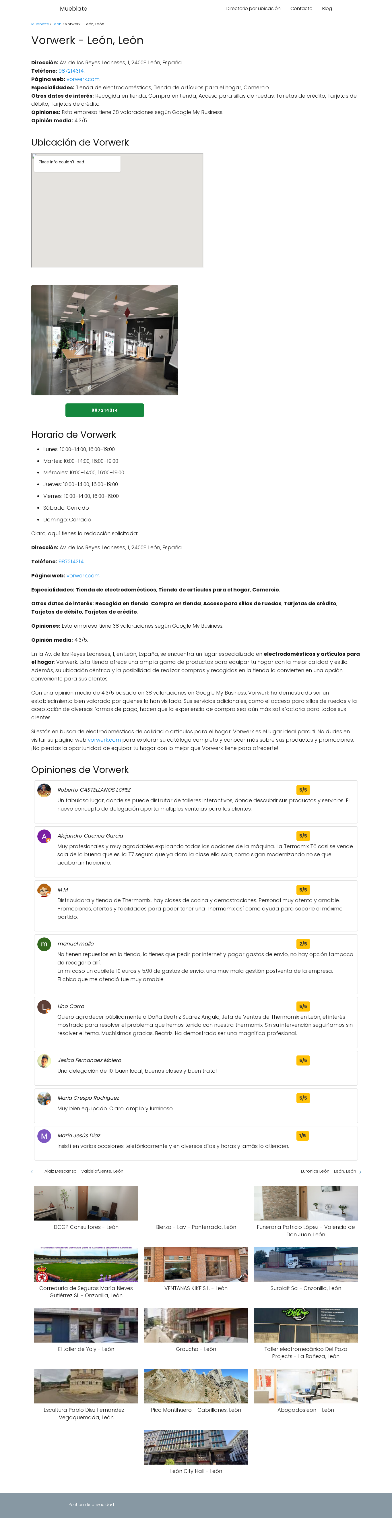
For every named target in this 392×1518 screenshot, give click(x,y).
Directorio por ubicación (253, 8)
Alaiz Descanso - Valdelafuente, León (83, 1171)
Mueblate (73, 9)
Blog (327, 8)
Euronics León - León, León (328, 1171)
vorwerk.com (83, 79)
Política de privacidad (91, 1504)
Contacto (301, 8)
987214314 (71, 70)
